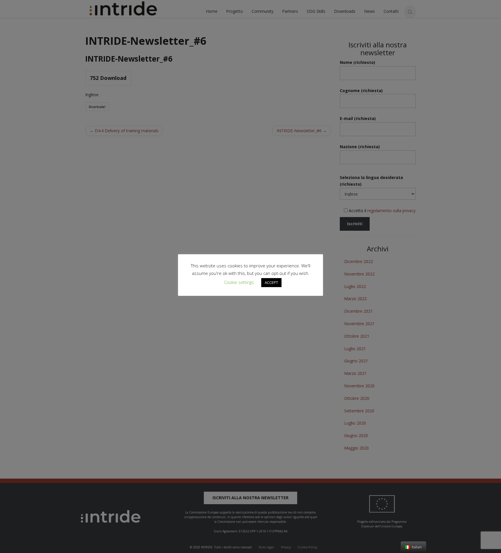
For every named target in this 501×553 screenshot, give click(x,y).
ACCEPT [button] (271, 282)
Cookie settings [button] (239, 282)
